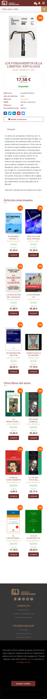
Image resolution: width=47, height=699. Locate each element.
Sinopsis (11, 129)
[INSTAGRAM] (23, 599)
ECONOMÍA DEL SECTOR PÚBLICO (13, 354)
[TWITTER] (19, 599)
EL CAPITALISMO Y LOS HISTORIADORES (13, 537)
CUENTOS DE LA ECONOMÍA (33, 354)
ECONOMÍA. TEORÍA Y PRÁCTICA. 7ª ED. (13, 237)
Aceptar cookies (23, 683)
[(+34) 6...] (27, 599)
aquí (29, 659)
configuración (23, 662)
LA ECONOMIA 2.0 (33, 296)
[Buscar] (44, 9)
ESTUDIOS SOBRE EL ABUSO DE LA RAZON (33, 420)
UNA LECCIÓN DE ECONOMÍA (33, 237)
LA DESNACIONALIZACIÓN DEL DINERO (13, 420)
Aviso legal (23, 630)
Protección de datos (23, 637)
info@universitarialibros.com (23, 614)
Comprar (13, 255)
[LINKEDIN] (32, 599)
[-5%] (13, 220)
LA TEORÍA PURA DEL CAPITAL (33, 479)
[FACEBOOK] (15, 599)
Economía (24, 99)
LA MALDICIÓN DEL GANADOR (14, 296)
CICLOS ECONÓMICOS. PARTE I (33, 537)
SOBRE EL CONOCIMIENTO (13, 479)
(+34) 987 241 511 (23, 610)
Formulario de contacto (23, 617)
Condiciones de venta (23, 633)
